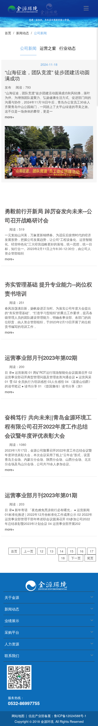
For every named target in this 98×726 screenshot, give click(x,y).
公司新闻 (28, 48)
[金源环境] (29, 9)
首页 (8, 33)
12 (41, 551)
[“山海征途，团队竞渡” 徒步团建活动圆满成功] (49, 152)
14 (61, 551)
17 (91, 551)
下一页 (76, 558)
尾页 (90, 558)
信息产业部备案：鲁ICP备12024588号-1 (57, 715)
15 (71, 551)
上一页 (28, 551)
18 (63, 558)
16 (81, 551)
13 (51, 551)
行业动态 (67, 48)
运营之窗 (48, 48)
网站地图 (18, 715)
